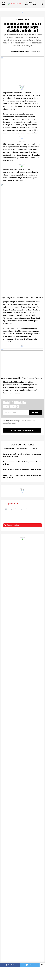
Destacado (31, 421)
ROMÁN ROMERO (20, 52)
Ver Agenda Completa (11, 525)
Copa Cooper (21, 421)
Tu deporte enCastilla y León (30, 4)
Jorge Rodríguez (9, 423)
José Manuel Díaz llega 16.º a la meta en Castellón (20, 449)
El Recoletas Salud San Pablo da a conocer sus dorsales (22, 470)
